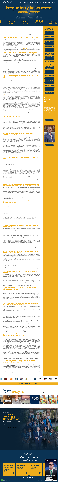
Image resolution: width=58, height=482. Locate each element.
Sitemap (42, 480)
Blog (40, 2)
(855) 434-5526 (52, 1)
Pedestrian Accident (49, 41)
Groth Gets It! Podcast (46, 2)
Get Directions (6, 472)
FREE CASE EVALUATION (22, 12)
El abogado (25, 48)
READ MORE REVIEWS (49, 119)
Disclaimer (39, 480)
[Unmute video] (46, 460)
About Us (31, 2)
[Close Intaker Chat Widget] (55, 460)
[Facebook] (23, 477)
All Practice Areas (49, 61)
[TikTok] (27, 477)
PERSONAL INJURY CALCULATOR (34, 12)
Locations (36, 2)
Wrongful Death (49, 56)
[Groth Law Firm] (7, 2)
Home (21, 2)
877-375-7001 (9, 35)
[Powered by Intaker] (52, 480)
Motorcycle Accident (49, 75)
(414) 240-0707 (8, 471)
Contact (53, 2)
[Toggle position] (54, 460)
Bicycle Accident (49, 43)
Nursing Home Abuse (49, 51)
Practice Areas (25, 2)
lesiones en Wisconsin (7, 40)
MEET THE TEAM (49, 144)
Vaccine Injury (49, 59)
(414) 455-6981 (21, 471)
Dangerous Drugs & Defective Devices (49, 54)
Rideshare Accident (49, 46)
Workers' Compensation (49, 48)
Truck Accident (49, 36)
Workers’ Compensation (49, 87)
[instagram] (34, 477)
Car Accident (49, 34)
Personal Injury (49, 31)
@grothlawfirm (46, 391)
